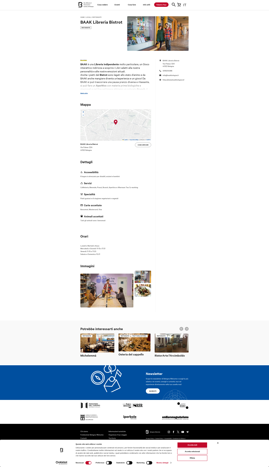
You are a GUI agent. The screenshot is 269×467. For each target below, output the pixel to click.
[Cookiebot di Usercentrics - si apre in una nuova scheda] (61, 462)
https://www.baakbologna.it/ (173, 79)
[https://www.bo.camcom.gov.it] (89, 420)
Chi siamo (84, 431)
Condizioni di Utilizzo (179, 438)
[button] (116, 122)
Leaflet (126, 139)
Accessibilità (167, 438)
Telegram (187, 432)
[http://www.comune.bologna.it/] (130, 420)
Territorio (112, 438)
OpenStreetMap (134, 139)
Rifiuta (192, 458)
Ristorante (97, 17)
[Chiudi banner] (218, 443)
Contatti (83, 438)
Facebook (173, 432)
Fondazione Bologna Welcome (92, 434)
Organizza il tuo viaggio (118, 434)
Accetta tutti (192, 445)
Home (82, 17)
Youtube (182, 432)
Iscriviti (152, 391)
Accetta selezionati (192, 451)
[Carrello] (179, 4)
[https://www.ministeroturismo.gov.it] (90, 408)
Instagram (169, 432)
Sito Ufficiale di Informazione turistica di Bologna (89, 4)
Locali (88, 17)
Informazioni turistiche (117, 431)
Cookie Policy (159, 438)
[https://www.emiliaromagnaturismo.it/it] (175, 420)
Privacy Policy (150, 438)
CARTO (148, 139)
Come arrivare (143, 145)
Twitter (178, 432)
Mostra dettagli (162, 463)
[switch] (109, 462)
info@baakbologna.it (171, 75)
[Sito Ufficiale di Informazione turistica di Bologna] (80, 4)
